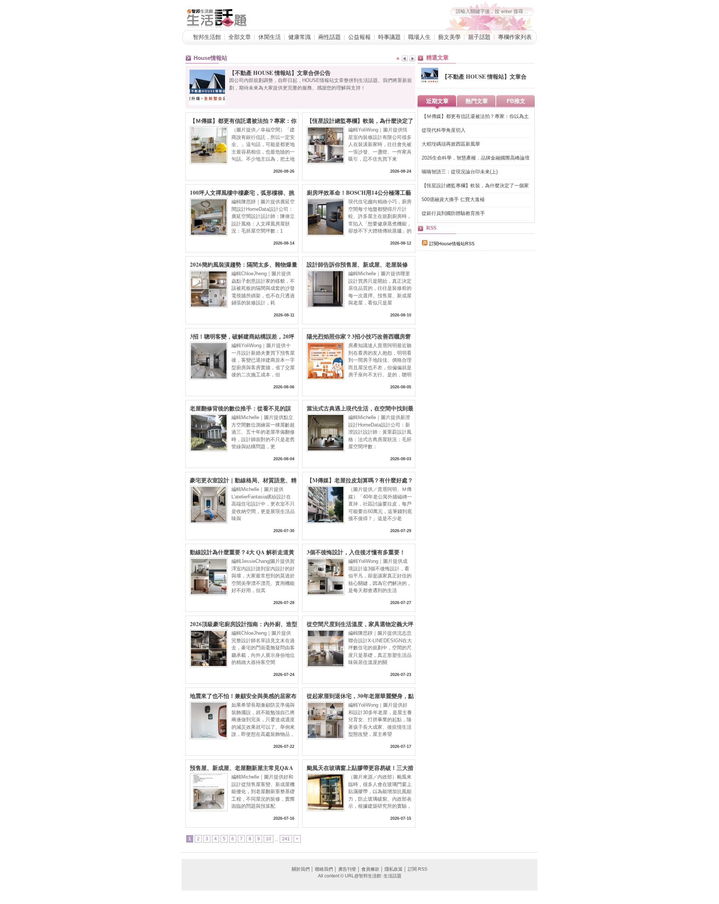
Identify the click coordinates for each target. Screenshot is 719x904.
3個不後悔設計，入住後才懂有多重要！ (356, 551)
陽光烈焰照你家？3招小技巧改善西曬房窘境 (359, 336)
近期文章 (437, 101)
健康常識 (299, 36)
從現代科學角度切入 (443, 130)
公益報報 (359, 36)
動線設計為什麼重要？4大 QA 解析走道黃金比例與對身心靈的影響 (242, 551)
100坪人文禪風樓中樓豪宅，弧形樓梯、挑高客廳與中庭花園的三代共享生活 (242, 192)
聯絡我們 (324, 869)
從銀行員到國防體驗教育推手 (453, 213)
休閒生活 (269, 36)
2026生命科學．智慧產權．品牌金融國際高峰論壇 (476, 158)
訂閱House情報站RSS (451, 243)
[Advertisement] (474, 386)
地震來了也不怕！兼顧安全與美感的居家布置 (243, 695)
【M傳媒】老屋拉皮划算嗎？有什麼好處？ (360, 479)
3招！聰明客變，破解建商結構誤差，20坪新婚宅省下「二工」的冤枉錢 (242, 336)
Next (412, 58)
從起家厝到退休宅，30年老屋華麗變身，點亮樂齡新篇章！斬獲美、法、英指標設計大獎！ (360, 695)
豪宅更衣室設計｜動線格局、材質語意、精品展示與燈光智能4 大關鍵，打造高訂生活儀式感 (243, 479)
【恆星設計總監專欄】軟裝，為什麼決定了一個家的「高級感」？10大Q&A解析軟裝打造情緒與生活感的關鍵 (360, 120)
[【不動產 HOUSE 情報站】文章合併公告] (429, 83)
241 (286, 838)
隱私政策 (394, 869)
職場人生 (419, 36)
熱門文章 (476, 101)
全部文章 (239, 36)
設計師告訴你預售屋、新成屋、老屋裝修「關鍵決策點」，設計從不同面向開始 (357, 264)
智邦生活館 (207, 36)
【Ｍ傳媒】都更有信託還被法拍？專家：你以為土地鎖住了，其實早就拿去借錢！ (243, 120)
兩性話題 (329, 36)
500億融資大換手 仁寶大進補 (453, 199)
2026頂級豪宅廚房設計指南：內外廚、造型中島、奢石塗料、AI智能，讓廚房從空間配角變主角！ (243, 623)
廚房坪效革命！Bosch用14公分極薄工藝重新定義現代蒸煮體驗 (359, 192)
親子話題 (479, 36)
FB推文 (516, 101)
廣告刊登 (347, 869)
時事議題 (389, 36)
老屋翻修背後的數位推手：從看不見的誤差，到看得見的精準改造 (240, 408)
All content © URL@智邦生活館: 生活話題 (359, 876)
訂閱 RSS (417, 869)
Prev (405, 58)
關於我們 (301, 869)
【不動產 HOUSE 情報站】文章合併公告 (280, 73)
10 (268, 838)
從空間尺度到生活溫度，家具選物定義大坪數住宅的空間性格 (360, 623)
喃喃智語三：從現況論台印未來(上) (460, 172)
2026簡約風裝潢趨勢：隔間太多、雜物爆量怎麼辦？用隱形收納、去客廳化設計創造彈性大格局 (243, 264)
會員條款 (370, 869)
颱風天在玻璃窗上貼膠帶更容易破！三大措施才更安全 (360, 767)
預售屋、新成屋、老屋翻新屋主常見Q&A (241, 767)
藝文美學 (449, 36)
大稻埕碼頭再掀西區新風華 (451, 144)
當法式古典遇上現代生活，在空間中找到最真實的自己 (360, 408)
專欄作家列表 (515, 36)
